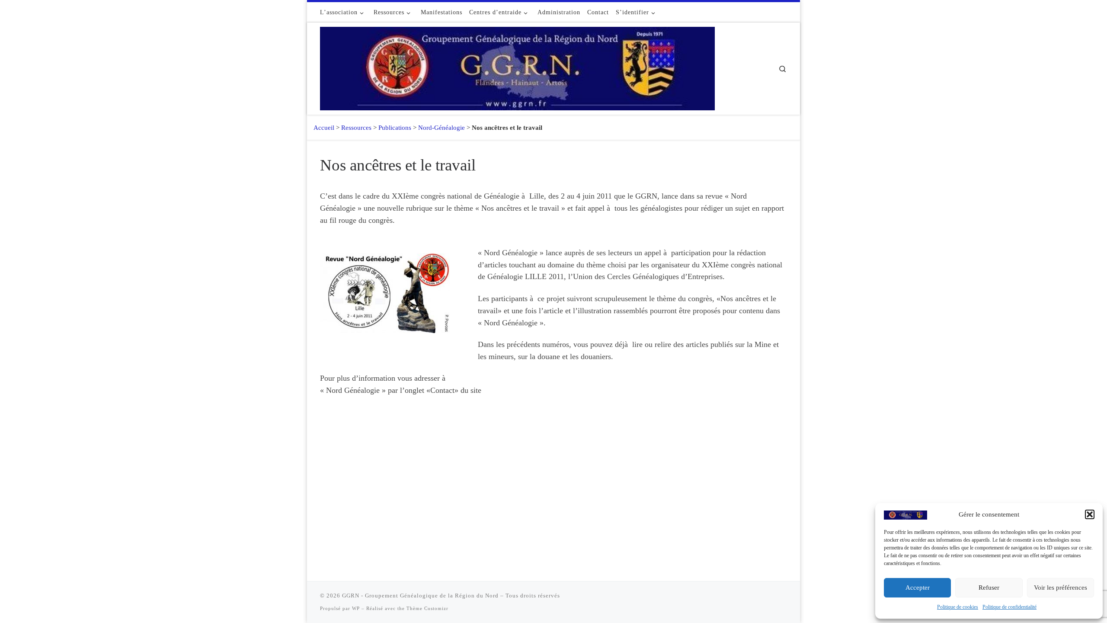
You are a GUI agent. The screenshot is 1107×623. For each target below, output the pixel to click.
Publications (394, 127)
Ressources (356, 127)
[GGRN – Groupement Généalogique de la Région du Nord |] (517, 67)
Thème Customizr (427, 608)
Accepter (917, 587)
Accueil (320, 127)
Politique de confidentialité (1009, 607)
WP (356, 608)
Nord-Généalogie (441, 127)
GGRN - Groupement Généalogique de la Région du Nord (420, 595)
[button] (1089, 514)
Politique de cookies (957, 607)
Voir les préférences (1060, 587)
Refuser (989, 587)
